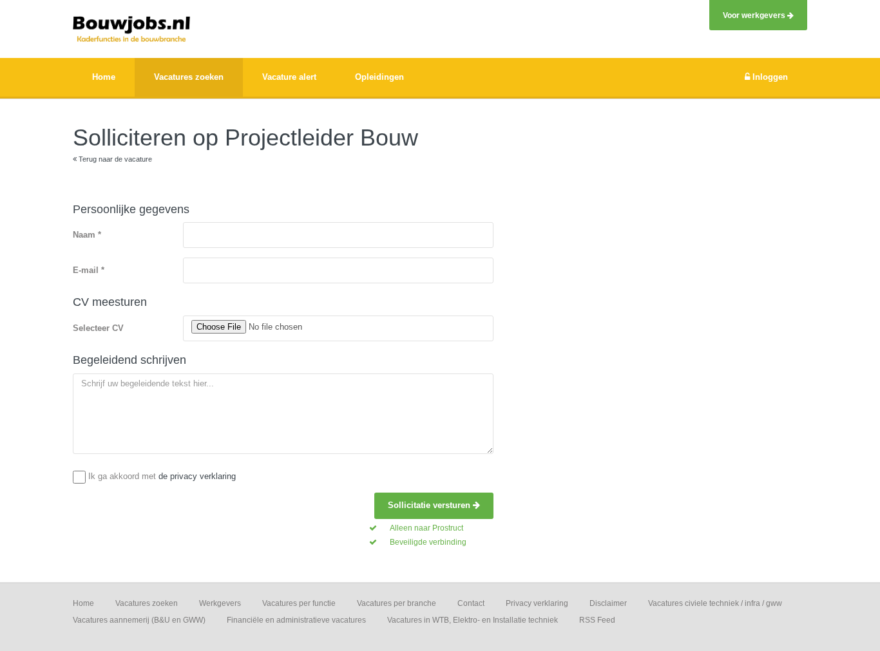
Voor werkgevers (755, 15)
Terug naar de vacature (114, 159)
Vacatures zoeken (146, 603)
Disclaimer (608, 603)
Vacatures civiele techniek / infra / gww (715, 603)
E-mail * (88, 270)
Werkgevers (220, 603)
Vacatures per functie (299, 603)
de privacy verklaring (197, 476)
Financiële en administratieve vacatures (296, 620)
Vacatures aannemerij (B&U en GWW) (139, 620)
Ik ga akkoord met (162, 476)
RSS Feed (597, 620)
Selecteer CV (98, 328)
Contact (470, 603)
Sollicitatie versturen (430, 505)
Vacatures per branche (396, 603)
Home (83, 603)
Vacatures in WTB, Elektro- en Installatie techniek (472, 620)
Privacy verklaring (537, 603)
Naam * (87, 235)
